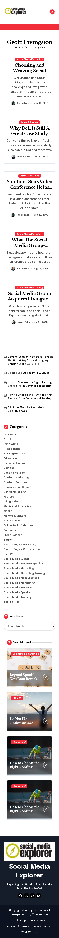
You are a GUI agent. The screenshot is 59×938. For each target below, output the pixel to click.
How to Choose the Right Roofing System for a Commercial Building (30, 384)
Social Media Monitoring (19, 583)
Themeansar (40, 914)
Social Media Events (17, 559)
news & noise (38, 920)
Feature (9, 497)
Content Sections (15, 482)
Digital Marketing (29, 176)
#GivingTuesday (14, 453)
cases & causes (42, 926)
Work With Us (29, 932)
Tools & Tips (11, 602)
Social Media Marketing (29, 59)
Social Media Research (18, 587)
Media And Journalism (18, 506)
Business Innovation (17, 463)
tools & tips (19, 920)
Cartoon (9, 468)
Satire (8, 539)
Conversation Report (17, 487)
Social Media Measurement (21, 578)
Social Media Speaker (18, 592)
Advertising (11, 458)
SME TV (8, 554)
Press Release (13, 535)
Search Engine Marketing (20, 544)
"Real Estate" (12, 449)
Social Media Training (17, 597)
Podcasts (10, 530)
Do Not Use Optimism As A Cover (28, 373)
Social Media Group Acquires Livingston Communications (29, 299)
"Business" (11, 434)
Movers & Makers (15, 516)
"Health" (9, 439)
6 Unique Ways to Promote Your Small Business (28, 409)
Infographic (11, 501)
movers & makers (18, 926)
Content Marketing (16, 477)
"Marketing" (11, 444)
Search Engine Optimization (22, 549)
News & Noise (12, 520)
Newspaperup (19, 914)
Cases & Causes (29, 122)
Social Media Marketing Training (24, 573)
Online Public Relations (18, 525)
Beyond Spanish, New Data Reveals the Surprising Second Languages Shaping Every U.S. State (30, 360)
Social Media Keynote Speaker (24, 563)
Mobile (8, 511)
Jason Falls (22, 103)
